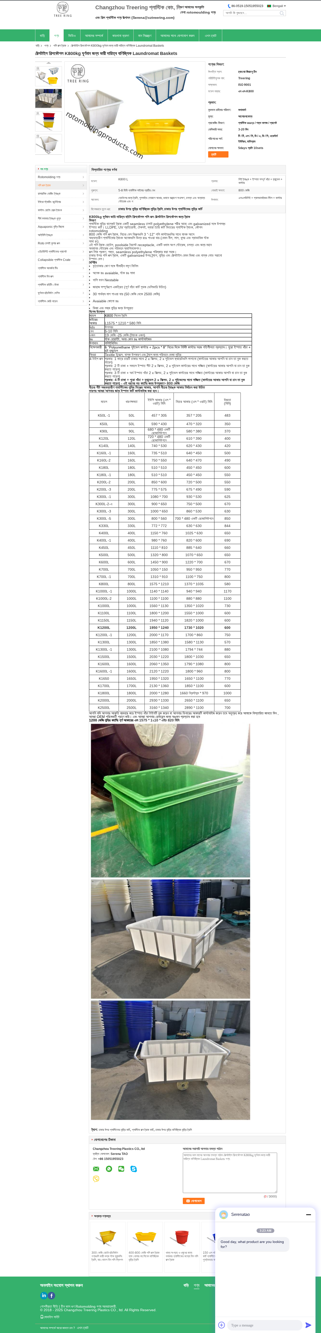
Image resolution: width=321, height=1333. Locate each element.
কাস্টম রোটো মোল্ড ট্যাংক (50, 210)
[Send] (308, 1324)
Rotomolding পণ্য (49, 177)
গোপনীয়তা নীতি (49, 1306)
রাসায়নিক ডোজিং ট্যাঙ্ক (49, 193)
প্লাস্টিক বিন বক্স (45, 276)
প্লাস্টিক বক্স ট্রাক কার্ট (142, 1130)
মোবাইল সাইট (51, 1317)
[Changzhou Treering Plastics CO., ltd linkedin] (44, 1296)
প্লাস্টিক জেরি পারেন (47, 301)
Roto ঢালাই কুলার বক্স (49, 243)
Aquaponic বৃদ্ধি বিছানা (51, 227)
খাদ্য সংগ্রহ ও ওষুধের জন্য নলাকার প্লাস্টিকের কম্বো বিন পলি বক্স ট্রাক (182, 1256)
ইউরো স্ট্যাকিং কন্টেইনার (49, 202)
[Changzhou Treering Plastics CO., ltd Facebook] (51, 1296)
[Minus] (308, 1215)
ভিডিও (72, 36)
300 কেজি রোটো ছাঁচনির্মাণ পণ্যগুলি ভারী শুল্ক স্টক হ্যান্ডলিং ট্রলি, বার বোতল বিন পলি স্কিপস (107, 1256)
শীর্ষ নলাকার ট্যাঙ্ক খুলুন (49, 218)
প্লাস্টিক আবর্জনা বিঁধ (48, 268)
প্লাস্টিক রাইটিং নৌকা (48, 284)
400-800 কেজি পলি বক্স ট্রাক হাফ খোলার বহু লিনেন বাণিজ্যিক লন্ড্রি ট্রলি (144, 1256)
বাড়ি (42, 36)
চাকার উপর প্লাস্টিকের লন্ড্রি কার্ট (114, 1130)
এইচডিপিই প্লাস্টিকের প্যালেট (52, 251)
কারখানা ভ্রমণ (120, 36)
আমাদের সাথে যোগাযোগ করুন (177, 36)
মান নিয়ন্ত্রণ (144, 36)
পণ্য (56, 36)
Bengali (278, 6)
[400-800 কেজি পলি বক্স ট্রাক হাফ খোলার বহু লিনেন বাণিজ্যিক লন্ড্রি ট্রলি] (145, 1237)
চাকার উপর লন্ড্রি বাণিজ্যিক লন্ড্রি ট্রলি (173, 1130)
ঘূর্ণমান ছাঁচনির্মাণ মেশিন (49, 293)
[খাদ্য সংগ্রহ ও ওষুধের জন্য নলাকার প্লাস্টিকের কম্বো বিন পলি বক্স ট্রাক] (182, 1237)
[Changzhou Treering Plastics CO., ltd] (62, 10)
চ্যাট (213, 154)
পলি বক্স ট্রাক (59, 45)
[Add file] (221, 1324)
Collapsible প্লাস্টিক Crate (54, 260)
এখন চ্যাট (210, 36)
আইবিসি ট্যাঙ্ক (45, 235)
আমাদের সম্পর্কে (94, 36)
